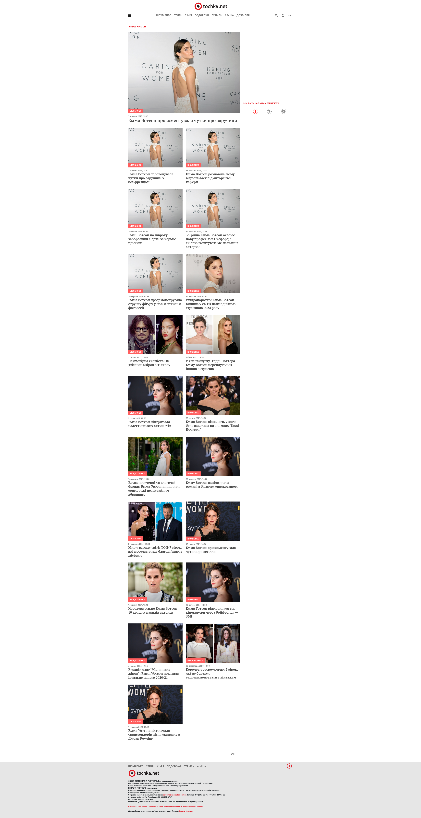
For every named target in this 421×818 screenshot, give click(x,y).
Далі (233, 753)
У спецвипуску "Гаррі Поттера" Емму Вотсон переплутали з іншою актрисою (211, 365)
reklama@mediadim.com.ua (174, 795)
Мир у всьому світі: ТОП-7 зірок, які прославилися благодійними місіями (155, 551)
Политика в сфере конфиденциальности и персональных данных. (176, 806)
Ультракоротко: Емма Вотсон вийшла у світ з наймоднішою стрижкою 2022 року (210, 304)
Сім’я (188, 15)
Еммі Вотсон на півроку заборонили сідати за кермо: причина (152, 239)
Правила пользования (137, 806)
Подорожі (202, 15)
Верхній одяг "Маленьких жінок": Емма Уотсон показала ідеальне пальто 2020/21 (153, 673)
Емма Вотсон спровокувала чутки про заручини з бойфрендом (150, 178)
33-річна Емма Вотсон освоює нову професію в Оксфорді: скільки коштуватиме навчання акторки (212, 241)
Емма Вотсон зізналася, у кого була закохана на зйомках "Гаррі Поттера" (212, 425)
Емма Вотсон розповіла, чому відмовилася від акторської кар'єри (210, 178)
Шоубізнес (163, 15)
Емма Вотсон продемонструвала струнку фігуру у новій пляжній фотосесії (155, 304)
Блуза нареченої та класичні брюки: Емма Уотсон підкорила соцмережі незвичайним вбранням (154, 488)
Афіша (229, 15)
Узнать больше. (186, 811)
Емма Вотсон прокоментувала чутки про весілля (211, 549)
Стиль (178, 15)
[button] (283, 15)
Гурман (216, 15)
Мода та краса (138, 474)
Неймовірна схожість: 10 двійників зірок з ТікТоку (149, 363)
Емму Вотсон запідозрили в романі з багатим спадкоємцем (212, 484)
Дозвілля (243, 15)
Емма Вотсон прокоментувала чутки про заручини (182, 120)
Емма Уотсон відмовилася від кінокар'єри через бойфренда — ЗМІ (212, 612)
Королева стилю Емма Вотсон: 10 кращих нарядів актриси (153, 610)
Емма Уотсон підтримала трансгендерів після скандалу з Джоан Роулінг (154, 734)
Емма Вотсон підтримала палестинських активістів (149, 424)
